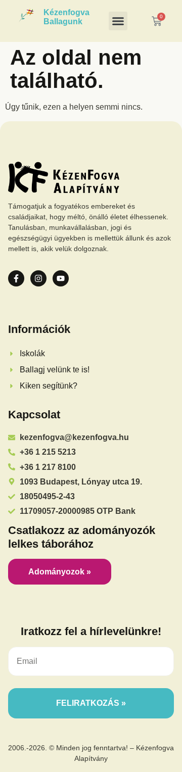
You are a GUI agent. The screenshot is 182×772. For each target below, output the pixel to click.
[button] (118, 21)
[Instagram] (38, 278)
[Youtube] (61, 278)
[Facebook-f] (16, 278)
